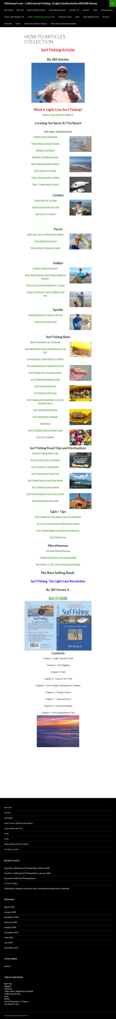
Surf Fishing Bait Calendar (45, 416)
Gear (95, 10)
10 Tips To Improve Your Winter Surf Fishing (58, 523)
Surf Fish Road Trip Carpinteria (45, 460)
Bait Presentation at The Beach (45, 342)
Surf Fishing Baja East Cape (45, 500)
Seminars (8, 24)
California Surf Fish (57, 10)
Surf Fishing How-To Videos (35, 24)
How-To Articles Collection (41, 17)
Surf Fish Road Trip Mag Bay (45, 466)
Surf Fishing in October (45, 170)
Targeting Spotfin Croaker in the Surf (45, 314)
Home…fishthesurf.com (14, 17)
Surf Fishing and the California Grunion (45, 365)
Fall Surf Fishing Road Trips (45, 453)
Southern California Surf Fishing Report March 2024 (27, 868)
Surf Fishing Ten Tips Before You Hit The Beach (58, 516)
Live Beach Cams (65, 17)
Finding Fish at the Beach (45, 136)
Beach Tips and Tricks (36, 10)
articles (7, 966)
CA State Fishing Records (58, 550)
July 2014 (8, 942)
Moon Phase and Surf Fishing (45, 143)
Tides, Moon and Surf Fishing (45, 177)
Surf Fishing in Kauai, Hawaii (45, 487)
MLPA (77, 17)
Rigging (106, 17)
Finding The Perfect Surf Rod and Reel (58, 557)
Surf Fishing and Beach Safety (45, 163)
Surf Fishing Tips (58, 537)
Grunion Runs (107, 10)
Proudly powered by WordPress (16, 1015)
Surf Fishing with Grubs (45, 393)
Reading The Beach (45, 150)
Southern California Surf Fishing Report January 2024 (27, 873)
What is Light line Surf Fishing (58, 114)
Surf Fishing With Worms (45, 409)
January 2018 (10, 927)
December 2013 (11, 947)
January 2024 (10, 912)
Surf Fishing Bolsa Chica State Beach (45, 480)
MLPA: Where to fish (91, 17)
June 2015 (8, 937)
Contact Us (74, 10)
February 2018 (10, 922)
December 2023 (11, 917)
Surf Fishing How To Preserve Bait (45, 372)
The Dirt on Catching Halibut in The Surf (45, 285)
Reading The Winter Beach (45, 157)
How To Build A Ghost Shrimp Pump (45, 430)
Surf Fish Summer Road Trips (45, 473)
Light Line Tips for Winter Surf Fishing (45, 234)
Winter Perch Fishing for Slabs (45, 247)
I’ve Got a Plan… (11, 883)
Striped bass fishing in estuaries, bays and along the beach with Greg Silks (36, 888)
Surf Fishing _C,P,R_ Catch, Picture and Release (58, 564)
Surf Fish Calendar (45, 437)
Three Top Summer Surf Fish (45, 207)
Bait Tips (20, 10)
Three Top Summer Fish (45, 321)
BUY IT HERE (58, 598)
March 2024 (9, 907)
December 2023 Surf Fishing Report (20, 878)
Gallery (86, 10)
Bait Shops (8, 10)
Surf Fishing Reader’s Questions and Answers (58, 530)
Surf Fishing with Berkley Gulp (45, 379)
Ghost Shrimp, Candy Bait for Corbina (45, 359)
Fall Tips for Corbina (45, 214)
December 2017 (11, 932)
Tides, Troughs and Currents (45, 184)
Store (17, 24)
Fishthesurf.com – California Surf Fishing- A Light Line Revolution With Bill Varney (50, 3)
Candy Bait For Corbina (45, 200)
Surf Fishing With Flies (45, 386)
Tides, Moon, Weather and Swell (63, 24)
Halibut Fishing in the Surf (45, 268)
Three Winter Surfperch (45, 241)
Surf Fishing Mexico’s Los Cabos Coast (45, 493)
